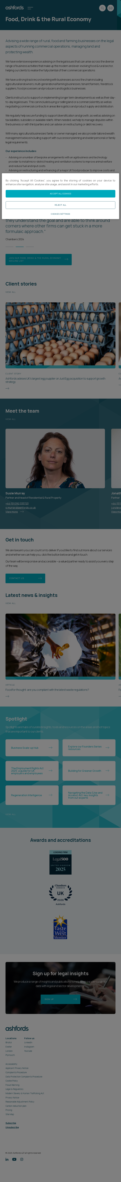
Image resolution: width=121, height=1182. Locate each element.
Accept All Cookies (60, 193)
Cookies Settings (60, 214)
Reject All (60, 205)
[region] (60, 196)
